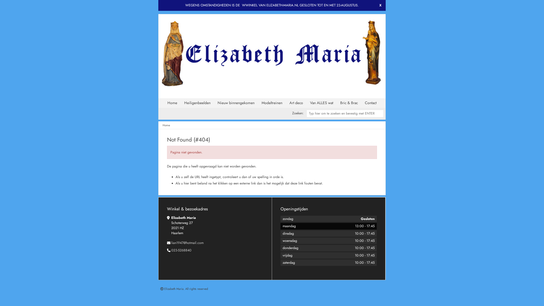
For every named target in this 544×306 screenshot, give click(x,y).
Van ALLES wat (321, 103)
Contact (371, 103)
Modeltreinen (272, 103)
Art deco (296, 103)
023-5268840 (181, 250)
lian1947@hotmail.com (187, 242)
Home (172, 103)
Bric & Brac (349, 103)
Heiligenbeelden (197, 103)
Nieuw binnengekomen (236, 103)
